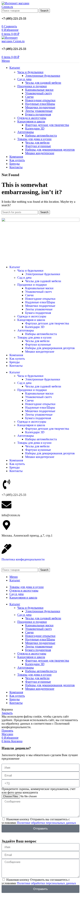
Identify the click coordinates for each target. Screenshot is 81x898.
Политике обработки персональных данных (46, 822)
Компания (16, 355)
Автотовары (25, 132)
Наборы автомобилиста (41, 135)
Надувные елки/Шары (40, 103)
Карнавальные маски (39, 89)
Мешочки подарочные (40, 107)
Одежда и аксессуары (31, 118)
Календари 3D (34, 128)
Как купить (17, 358)
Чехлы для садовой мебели (43, 82)
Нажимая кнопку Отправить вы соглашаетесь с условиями (39, 821)
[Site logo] (16, 6)
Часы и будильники (30, 72)
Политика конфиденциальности (23, 559)
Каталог (14, 267)
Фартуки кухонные (38, 146)
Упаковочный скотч (38, 93)
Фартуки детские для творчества (47, 125)
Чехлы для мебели (37, 142)
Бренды (14, 362)
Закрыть (7, 713)
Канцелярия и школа (31, 121)
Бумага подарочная (38, 114)
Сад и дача (24, 79)
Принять (7, 730)
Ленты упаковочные (38, 111)
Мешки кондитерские (39, 153)
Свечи (29, 96)
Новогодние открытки (40, 100)
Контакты (16, 365)
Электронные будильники (42, 75)
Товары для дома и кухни (34, 139)
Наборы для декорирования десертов (50, 149)
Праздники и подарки (32, 86)
